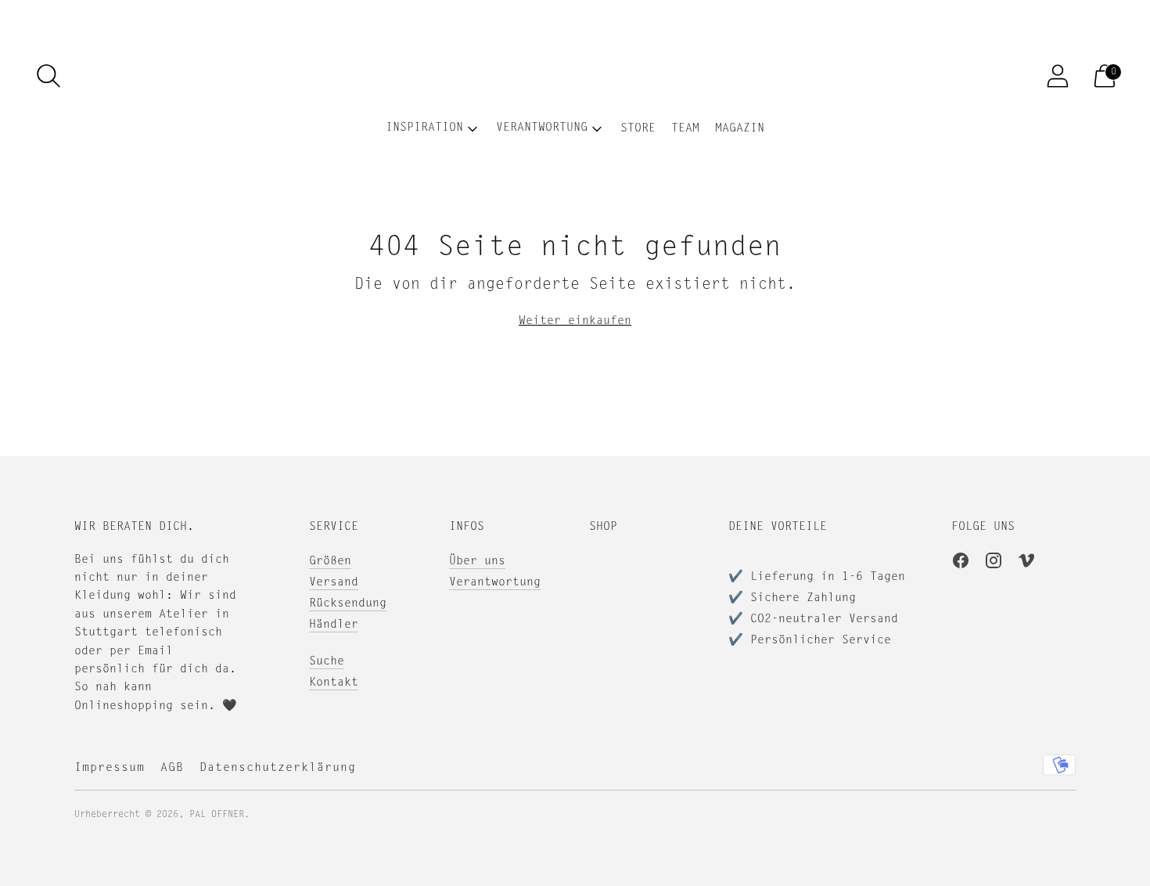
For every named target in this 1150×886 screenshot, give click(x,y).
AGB (172, 768)
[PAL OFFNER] (575, 76)
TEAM (685, 129)
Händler (333, 625)
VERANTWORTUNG (542, 128)
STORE (638, 129)
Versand (333, 583)
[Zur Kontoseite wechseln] (1058, 76)
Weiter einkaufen (575, 321)
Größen (330, 561)
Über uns (477, 561)
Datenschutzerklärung (277, 768)
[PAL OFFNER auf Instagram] (993, 563)
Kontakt (333, 683)
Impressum (109, 768)
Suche (326, 662)
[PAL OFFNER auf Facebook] (960, 563)
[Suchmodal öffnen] (48, 76)
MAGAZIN (739, 129)
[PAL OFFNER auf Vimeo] (1026, 563)
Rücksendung (347, 604)
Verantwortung (495, 583)
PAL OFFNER (216, 814)
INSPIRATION (424, 128)
